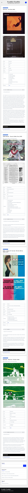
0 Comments (15, 11)
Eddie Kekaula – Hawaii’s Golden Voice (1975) (12, 136)
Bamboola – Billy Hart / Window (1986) (11, 359)
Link (9, 85)
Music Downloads (5, 249)
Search (3, 463)
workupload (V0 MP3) (7, 243)
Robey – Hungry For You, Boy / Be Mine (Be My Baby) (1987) (10, 475)
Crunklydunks (6, 11)
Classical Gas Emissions (5, 483)
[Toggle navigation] (1, 2)
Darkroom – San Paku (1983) (9, 9)
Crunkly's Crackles (13, 2)
